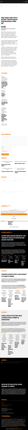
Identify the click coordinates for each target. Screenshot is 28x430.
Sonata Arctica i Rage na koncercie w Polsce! (20, 172)
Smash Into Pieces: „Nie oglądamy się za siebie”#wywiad (17, 297)
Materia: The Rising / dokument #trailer (23, 263)
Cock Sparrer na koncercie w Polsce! (7, 171)
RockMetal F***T (5, 206)
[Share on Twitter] (2, 26)
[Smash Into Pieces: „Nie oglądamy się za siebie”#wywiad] (17, 293)
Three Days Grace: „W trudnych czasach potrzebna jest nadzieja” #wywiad (10, 302)
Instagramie (13, 426)
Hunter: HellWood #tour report (10, 261)
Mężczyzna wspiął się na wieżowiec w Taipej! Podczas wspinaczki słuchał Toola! (10, 221)
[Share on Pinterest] (4, 26)
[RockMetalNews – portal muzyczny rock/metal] (1, 1)
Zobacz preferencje (14, 218)
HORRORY (3, 360)
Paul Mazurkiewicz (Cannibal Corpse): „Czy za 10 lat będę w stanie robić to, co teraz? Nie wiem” (4, 84)
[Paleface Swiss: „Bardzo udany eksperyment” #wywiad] (24, 295)
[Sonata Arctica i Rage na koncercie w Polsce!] (21, 169)
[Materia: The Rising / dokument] (17, 258)
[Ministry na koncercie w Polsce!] (21, 161)
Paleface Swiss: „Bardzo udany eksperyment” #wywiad (23, 299)
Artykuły (3, 312)
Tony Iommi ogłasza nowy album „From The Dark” (4, 103)
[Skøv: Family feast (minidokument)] (4, 258)
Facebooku (9, 426)
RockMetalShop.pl (20, 428)
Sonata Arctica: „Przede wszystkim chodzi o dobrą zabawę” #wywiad (3, 346)
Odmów (14, 216)
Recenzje (3, 177)
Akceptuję (14, 214)
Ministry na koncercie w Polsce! (20, 163)
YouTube (16, 426)
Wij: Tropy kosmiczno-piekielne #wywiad (23, 341)
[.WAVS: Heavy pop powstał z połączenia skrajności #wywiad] (17, 340)
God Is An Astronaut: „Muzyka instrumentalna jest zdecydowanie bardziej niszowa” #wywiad (11, 350)
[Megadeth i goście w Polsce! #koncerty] (7, 162)
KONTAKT (3, 402)
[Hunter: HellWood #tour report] (10, 258)
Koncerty (4, 158)
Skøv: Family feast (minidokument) (4, 260)
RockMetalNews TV (6, 232)
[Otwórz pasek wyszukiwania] (24, 1)
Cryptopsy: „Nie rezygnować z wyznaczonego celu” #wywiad (3, 299)
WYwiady (3, 271)
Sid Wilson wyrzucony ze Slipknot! (3, 94)
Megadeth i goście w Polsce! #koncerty (5, 165)
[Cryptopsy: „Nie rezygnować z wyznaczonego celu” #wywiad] (4, 295)
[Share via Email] (5, 26)
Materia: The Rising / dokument (17, 261)
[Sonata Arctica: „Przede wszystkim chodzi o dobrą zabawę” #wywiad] (4, 341)
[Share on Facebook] (1, 26)
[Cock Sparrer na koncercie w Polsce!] (7, 169)
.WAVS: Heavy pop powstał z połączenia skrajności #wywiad (17, 344)
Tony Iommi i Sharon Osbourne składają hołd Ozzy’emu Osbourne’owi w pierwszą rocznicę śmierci (4, 117)
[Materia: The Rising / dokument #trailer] (24, 259)
